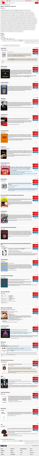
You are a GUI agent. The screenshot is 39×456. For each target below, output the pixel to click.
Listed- (15, 45)
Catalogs (6, 27)
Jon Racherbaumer (4, 361)
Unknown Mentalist (4, 68)
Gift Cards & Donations (31, 29)
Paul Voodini (10, 184)
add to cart (36, 51)
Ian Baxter (2, 410)
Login (38, 0)
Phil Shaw (13, 309)
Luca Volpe (25, 333)
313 (34, 40)
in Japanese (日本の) (20, 31)
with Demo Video (27, 10)
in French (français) (32, 27)
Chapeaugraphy (26, 27)
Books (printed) (13, 12)
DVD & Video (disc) (24, 25)
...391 (9, 40)
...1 (35, 42)
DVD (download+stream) (5, 12)
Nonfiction (12, 448)
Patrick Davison (3, 196)
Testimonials (32, 452)
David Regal (12, 350)
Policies (31, 448)
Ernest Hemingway (23, 448)
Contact (21, 452)
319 (18, 40)
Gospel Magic (25, 29)
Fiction (7, 31)
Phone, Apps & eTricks (4, 25)
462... (5, 40)
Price (18, 45)
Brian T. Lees (3, 293)
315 (29, 40)
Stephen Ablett (3, 116)
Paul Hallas (19, 55)
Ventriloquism (3, 29)
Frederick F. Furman (4, 84)
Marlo (25, 248)
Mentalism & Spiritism (5, 10)
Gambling (2, 450)
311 (26, 42)
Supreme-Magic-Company (5, 148)
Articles (21, 450)
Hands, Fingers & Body (31, 25)
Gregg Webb (3, 246)
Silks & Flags (18, 25)
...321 (12, 40)
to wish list (36, 53)
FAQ (21, 454)
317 (23, 40)
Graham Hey (9, 309)
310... (29, 42)
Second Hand (16, 29)
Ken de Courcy (11, 153)
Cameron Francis (3, 164)
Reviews (31, 450)
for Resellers (11, 31)
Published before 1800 (19, 27)
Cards (12, 10)
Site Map (31, 454)
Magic (2, 448)
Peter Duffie (28, 168)
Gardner (23, 248)
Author (11, 45)
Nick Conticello (3, 132)
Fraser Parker (3, 426)
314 (31, 40)
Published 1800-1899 (12, 25)
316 (26, 40)
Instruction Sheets (11, 27)
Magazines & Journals (19, 10)
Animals (20, 29)
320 (15, 40)
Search (36, 2)
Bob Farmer (3, 343)
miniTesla (12, 452)
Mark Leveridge (3, 309)
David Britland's (12, 59)
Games (2, 452)
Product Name (6, 45)
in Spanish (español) (9, 29)
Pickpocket (2, 31)
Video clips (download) (29, 12)
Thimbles (2, 27)
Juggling (2, 454)
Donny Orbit (23, 172)
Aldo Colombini (14, 170)
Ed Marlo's (12, 58)
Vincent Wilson (3, 100)
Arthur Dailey (13, 454)
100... (32, 42)
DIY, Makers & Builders (20, 12)
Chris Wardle (15, 55)
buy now (36, 49)
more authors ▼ (3, 34)
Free (14, 31)
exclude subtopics (3, 37)
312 (37, 40)
